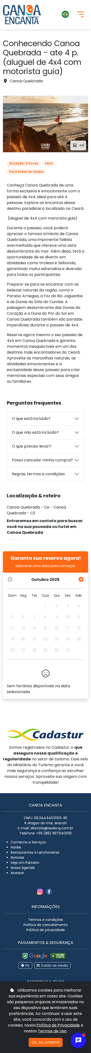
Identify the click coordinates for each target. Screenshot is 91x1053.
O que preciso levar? (31, 446)
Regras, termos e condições (38, 474)
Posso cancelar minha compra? (42, 460)
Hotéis (16, 847)
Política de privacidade (45, 929)
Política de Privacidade (58, 1025)
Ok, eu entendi (46, 1042)
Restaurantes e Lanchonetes (35, 852)
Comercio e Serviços (28, 842)
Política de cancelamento (46, 924)
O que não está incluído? (35, 432)
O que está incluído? (31, 418)
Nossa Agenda (23, 867)
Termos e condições (45, 919)
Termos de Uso (52, 1031)
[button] (59, 14)
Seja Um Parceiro (25, 862)
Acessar (17, 872)
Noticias (17, 857)
